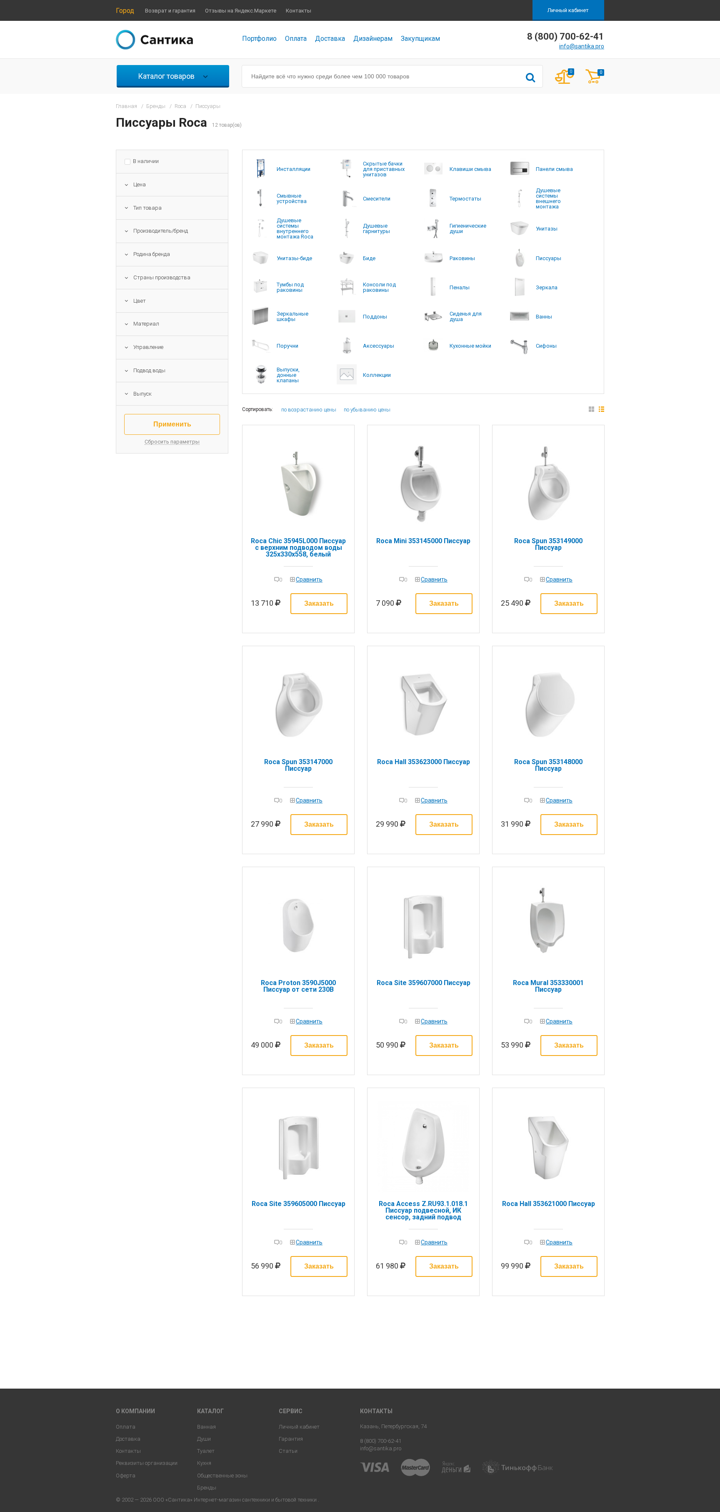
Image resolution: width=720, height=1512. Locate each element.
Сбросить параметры (172, 442)
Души (204, 1439)
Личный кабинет (568, 10)
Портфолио (259, 39)
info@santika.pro (581, 46)
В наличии (146, 161)
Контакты (298, 11)
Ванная (206, 1427)
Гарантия (291, 1439)
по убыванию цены (367, 409)
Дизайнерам (372, 39)
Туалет (206, 1451)
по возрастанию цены (308, 409)
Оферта (125, 1475)
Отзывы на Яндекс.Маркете (240, 11)
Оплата (296, 39)
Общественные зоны (222, 1475)
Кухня (204, 1463)
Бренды (206, 1487)
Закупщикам (420, 39)
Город (125, 11)
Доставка (330, 39)
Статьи (288, 1451)
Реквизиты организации (147, 1463)
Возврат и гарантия (170, 11)
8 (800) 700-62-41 (380, 1441)
